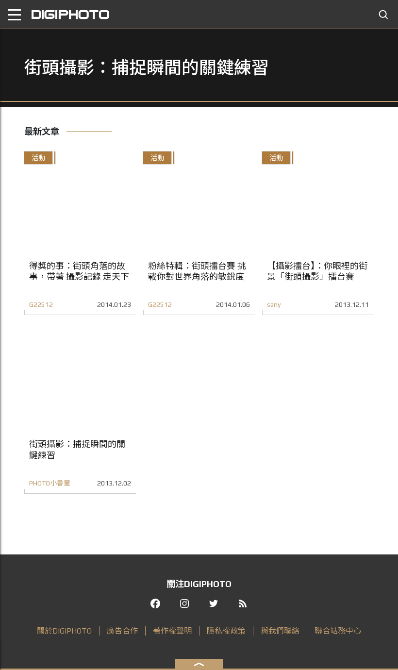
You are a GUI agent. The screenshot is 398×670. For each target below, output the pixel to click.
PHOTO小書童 (49, 483)
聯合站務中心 (338, 631)
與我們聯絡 (280, 631)
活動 (38, 158)
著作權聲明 (172, 631)
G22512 (41, 304)
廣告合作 (122, 631)
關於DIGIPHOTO (64, 631)
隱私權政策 (226, 631)
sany (274, 304)
